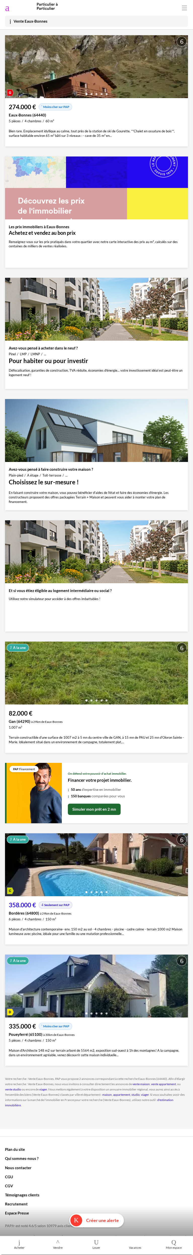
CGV (9, 1186)
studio (135, 1094)
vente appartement (163, 1084)
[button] (86, 92)
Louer (96, 1247)
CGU (9, 1176)
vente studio (13, 1089)
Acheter (19, 1247)
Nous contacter (18, 1167)
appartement (121, 1094)
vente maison (141, 1084)
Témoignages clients (22, 1195)
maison (107, 1094)
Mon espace (174, 1247)
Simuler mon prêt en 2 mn (94, 809)
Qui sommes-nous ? (21, 1158)
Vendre (58, 1247)
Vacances (135, 1247)
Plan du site (15, 1149)
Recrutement (16, 1204)
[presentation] (10, 68)
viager (43, 1089)
